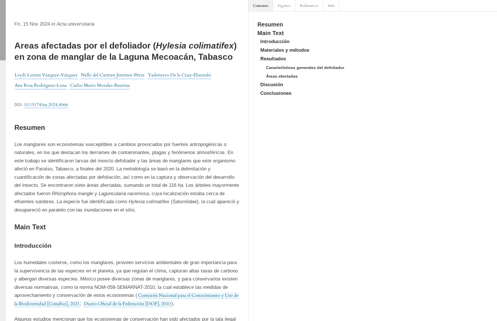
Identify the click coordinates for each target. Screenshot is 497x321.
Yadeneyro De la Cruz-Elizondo (179, 75)
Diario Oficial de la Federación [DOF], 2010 (127, 304)
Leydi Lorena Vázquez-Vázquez (46, 75)
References (309, 5)
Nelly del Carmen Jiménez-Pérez (112, 75)
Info (331, 5)
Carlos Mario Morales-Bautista (100, 85)
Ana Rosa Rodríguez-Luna (41, 85)
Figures (284, 5)
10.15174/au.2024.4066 (46, 104)
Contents (261, 5)
